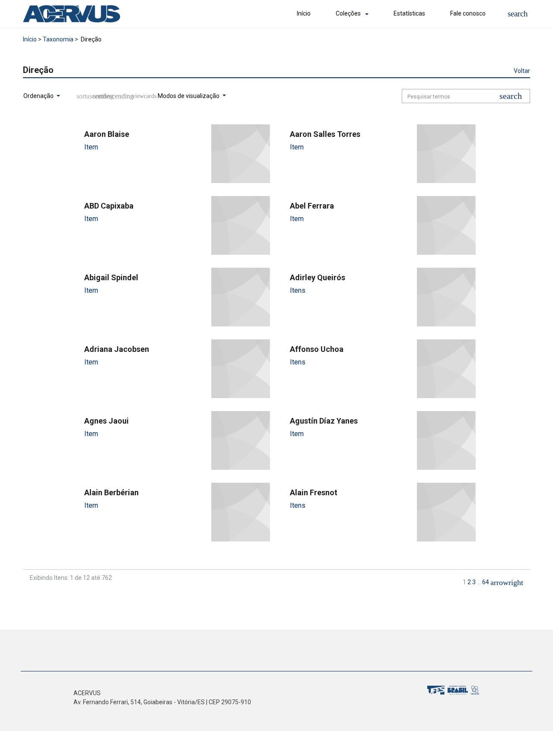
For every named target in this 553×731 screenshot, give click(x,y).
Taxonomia (58, 39)
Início (304, 13)
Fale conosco (468, 13)
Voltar (522, 70)
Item (91, 147)
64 (485, 582)
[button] (517, 13)
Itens (297, 290)
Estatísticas (409, 13)
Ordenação (39, 95)
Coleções (348, 13)
